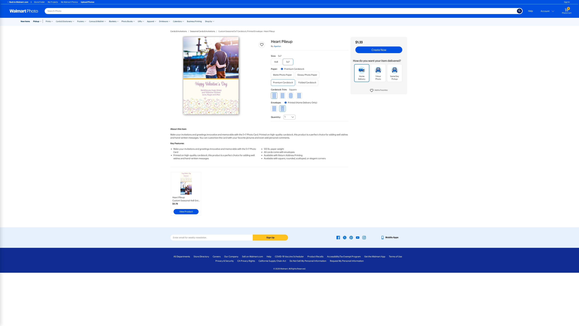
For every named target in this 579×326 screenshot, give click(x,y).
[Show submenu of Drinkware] (169, 21)
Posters (80, 21)
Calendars (177, 21)
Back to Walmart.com (18, 2)
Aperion (277, 46)
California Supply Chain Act (272, 261)
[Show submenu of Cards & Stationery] (73, 21)
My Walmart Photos (69, 2)
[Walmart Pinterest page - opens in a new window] (351, 237)
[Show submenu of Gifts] (143, 21)
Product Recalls (315, 256)
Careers (217, 256)
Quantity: (276, 117)
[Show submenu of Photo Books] (134, 21)
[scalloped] (299, 95)
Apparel (150, 21)
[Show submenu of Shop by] (213, 21)
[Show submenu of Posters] (85, 21)
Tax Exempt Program (350, 256)
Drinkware (163, 21)
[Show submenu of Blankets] (118, 21)
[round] (282, 95)
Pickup (36, 21)
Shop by (208, 21)
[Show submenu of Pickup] (41, 21)
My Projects (53, 2)
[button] (378, 90)
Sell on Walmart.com (252, 256)
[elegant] (291, 95)
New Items (25, 21)
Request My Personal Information (347, 261)
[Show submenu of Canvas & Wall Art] (105, 21)
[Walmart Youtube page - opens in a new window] (357, 237)
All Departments (182, 256)
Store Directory (201, 256)
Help (530, 11)
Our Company (231, 256)
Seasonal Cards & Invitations (202, 31)
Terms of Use (395, 256)
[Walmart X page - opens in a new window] (344, 237)
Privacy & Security (224, 261)
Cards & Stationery (64, 21)
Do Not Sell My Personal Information (308, 261)
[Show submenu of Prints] (52, 21)
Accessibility (333, 256)
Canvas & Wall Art (96, 21)
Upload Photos (87, 2)
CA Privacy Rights (246, 261)
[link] (186, 194)
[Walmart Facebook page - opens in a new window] (338, 237)
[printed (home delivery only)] (282, 108)
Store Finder (39, 2)
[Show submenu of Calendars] (183, 21)
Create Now (379, 49)
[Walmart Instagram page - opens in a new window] (364, 237)
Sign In (567, 2)
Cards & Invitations (178, 31)
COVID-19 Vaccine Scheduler (289, 256)
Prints (48, 21)
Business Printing (194, 21)
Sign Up (270, 237)
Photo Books (127, 21)
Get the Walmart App (374, 256)
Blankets (112, 21)
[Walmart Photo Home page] (24, 11)
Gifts (140, 21)
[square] (274, 95)
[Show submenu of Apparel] (155, 21)
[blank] (274, 108)
